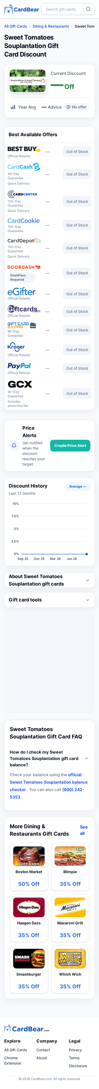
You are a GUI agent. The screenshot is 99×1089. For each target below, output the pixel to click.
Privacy (75, 1050)
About (41, 1058)
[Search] (88, 9)
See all (84, 830)
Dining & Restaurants (51, 26)
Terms (74, 1058)
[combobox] (68, 9)
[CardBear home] (21, 9)
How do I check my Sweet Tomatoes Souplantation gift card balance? (44, 758)
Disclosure (78, 1066)
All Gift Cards (15, 26)
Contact (43, 1050)
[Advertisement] (49, 664)
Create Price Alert (70, 445)
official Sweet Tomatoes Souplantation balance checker (49, 782)
